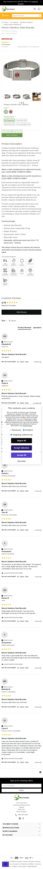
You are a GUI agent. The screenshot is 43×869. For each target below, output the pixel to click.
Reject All (21, 440)
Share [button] (26, 361)
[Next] (39, 96)
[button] (21, 43)
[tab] (24, 328)
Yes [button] (18, 361)
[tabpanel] (7, 96)
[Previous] (3, 96)
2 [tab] (21, 102)
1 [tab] (19, 102)
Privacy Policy (27, 426)
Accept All (21, 455)
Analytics (29, 430)
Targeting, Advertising (22, 434)
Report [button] (22, 361)
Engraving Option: (10, 117)
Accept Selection (21, 448)
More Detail (21, 461)
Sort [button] (3, 321)
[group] (21, 302)
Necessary (16, 430)
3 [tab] (23, 102)
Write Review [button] (22, 312)
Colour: (6, 108)
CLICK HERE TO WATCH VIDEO (18, 172)
